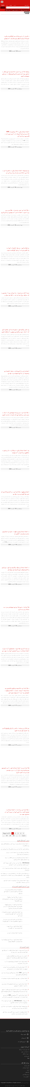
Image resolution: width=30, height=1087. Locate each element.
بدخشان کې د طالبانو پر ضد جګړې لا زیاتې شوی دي (15, 849)
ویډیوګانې (26, 1074)
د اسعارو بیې (16, 10)
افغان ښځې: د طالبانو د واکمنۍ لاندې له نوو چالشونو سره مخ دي (15, 493)
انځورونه (26, 1076)
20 (10, 835)
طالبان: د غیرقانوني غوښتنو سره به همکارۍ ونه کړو (16, 608)
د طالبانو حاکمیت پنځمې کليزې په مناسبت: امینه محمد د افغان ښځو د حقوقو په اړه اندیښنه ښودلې (17, 690)
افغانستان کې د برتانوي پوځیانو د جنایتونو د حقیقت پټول (11, 940)
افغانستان (26, 1067)
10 (6, 835)
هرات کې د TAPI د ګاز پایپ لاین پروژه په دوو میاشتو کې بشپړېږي (14, 973)
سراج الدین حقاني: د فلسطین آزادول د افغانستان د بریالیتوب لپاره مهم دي (15, 650)
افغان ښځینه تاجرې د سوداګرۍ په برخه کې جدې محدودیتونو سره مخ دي (15, 1012)
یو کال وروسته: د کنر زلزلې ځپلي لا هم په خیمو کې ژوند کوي (15, 729)
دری (7, 5)
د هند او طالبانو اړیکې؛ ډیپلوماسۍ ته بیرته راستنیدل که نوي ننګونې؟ (12, 898)
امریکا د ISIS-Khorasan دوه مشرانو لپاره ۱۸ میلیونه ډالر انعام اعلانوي (14, 1001)
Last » (24, 835)
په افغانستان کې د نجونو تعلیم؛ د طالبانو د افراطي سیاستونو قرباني (12, 913)
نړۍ (28, 1070)
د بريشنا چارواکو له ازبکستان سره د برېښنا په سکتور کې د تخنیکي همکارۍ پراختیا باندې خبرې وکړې (15, 875)
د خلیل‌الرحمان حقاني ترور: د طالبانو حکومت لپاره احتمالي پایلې (13, 891)
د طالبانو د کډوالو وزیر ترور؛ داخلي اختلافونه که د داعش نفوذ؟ (12, 920)
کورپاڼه (26, 1065)
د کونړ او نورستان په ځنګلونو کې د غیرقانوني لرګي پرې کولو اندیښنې (16, 37)
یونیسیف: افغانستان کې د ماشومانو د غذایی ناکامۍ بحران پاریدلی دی (15, 171)
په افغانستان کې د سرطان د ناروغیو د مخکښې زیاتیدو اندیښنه (15, 451)
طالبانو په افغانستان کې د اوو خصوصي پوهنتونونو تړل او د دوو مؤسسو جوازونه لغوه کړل (15, 770)
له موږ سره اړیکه (25, 10)
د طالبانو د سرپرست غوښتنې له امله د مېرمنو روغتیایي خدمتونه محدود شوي (15, 413)
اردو (15, 5)
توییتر (23, 1038)
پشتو (11, 5)
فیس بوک (23, 1034)
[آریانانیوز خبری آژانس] (15, 2)
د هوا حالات (8, 10)
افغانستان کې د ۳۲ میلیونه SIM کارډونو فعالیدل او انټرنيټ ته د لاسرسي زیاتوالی (17, 134)
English (2, 5)
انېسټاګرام (22, 1041)
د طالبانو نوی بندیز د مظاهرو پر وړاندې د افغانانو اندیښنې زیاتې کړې (15, 211)
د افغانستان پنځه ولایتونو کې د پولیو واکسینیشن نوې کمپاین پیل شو (15, 568)
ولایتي (27, 1072)
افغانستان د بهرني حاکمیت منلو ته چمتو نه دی (14, 979)
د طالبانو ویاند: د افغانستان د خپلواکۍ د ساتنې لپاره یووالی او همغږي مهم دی (17, 812)
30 (13, 835)
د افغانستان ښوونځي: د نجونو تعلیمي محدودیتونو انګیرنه (15, 532)
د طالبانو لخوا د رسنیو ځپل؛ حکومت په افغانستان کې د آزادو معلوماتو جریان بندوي (12, 906)
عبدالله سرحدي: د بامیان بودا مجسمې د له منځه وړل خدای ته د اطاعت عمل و (15, 294)
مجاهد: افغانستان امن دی (14, 933)
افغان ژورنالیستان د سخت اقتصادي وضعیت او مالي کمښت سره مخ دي (16, 372)
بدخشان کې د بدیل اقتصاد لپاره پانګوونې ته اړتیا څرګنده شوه (17, 249)
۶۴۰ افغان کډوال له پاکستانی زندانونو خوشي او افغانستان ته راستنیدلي (15, 968)
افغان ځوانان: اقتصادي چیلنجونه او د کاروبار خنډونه (16, 962)
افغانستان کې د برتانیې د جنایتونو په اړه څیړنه (14, 927)
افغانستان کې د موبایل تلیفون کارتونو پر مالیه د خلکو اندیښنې (14, 984)
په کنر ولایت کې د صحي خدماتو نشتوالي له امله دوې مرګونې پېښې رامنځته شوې (15, 331)
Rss (28, 1058)
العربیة (27, 5)
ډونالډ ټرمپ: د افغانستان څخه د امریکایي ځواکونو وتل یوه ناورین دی (14, 951)
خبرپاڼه (26, 1056)
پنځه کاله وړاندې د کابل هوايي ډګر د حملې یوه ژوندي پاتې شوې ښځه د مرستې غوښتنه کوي (15, 74)
